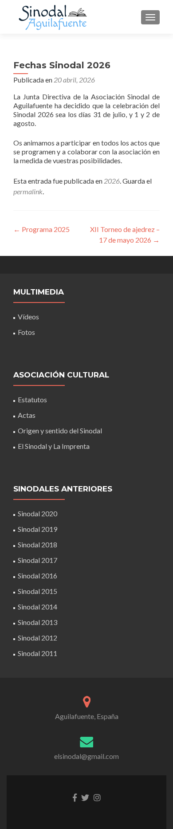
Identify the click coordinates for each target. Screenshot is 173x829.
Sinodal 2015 (37, 591)
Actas (26, 415)
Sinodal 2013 (37, 622)
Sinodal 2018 (37, 544)
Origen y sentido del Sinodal (60, 430)
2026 (112, 181)
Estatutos (32, 399)
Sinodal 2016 (37, 575)
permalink (28, 191)
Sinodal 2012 (37, 637)
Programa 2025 (41, 229)
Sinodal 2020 (37, 513)
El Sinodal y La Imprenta (54, 446)
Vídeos (28, 316)
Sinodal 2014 (37, 606)
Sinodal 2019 (37, 529)
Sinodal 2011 (37, 653)
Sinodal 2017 (37, 560)
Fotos (26, 332)
